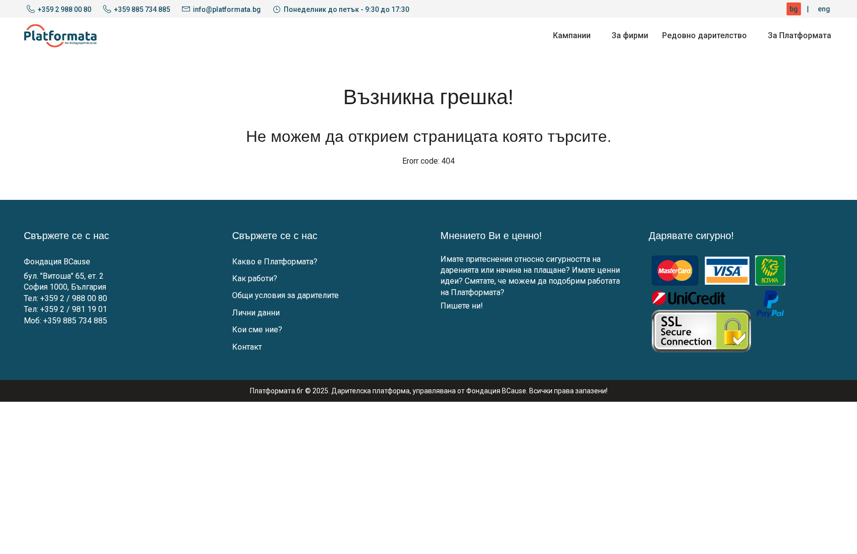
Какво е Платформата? (274, 261)
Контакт (247, 347)
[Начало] (60, 36)
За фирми (630, 35)
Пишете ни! (461, 305)
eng (824, 9)
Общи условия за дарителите (285, 295)
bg (794, 9)
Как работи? (254, 278)
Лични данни (256, 312)
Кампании (572, 35)
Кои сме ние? (257, 329)
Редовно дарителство (704, 35)
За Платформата (799, 35)
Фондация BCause (57, 261)
